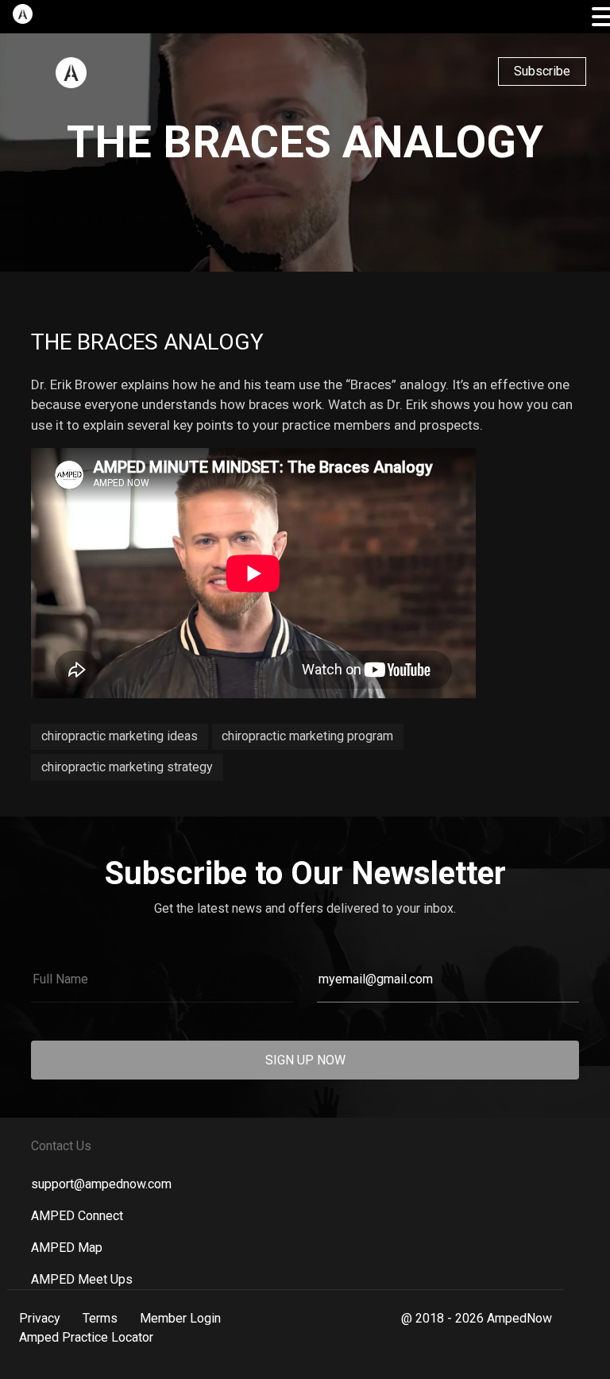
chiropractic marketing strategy (127, 766)
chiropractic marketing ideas (119, 736)
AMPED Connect (77, 1215)
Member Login (180, 1318)
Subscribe (542, 71)
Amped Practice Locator (86, 1337)
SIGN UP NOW (305, 1060)
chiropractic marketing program (307, 736)
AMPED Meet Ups (82, 1279)
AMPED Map (66, 1247)
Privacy (39, 1318)
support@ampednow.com (101, 1184)
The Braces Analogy (147, 342)
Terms (100, 1318)
